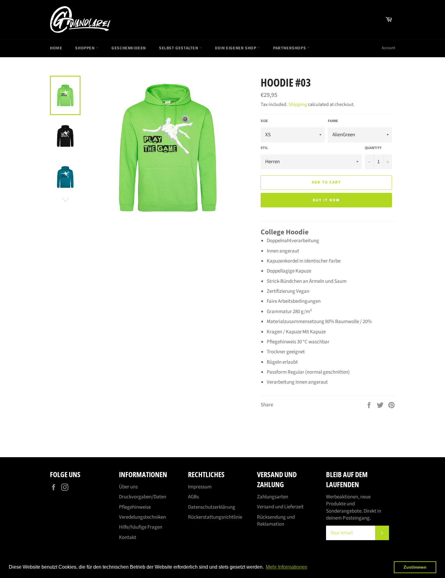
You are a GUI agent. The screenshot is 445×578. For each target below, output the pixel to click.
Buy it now (326, 200)
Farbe (333, 121)
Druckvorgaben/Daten (142, 496)
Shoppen (85, 48)
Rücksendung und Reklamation (276, 521)
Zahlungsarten (272, 496)
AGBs (193, 496)
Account (388, 48)
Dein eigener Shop (236, 48)
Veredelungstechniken (142, 517)
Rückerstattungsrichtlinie (215, 517)
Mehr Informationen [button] (286, 567)
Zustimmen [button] (415, 567)
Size (264, 121)
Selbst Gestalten (179, 48)
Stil (264, 148)
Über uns (128, 486)
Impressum (200, 486)
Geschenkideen (128, 48)
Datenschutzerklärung (211, 507)
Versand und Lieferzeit (280, 506)
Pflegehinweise (135, 507)
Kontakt (127, 537)
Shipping (297, 104)
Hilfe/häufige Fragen (140, 527)
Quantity (373, 148)
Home (56, 48)
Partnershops (290, 48)
